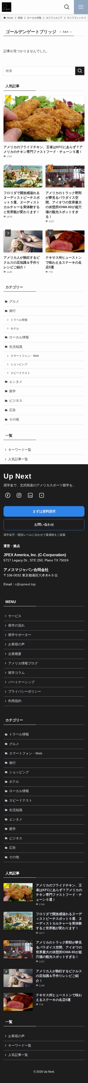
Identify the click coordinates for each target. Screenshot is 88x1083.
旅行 (12, 311)
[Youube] (41, 495)
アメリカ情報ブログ (23, 663)
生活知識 (15, 347)
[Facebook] (8, 495)
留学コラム (16, 672)
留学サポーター (19, 635)
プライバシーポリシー (24, 691)
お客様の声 (16, 644)
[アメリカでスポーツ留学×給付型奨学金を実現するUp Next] (6, 7)
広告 (12, 410)
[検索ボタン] (67, 7)
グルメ (14, 301)
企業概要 (14, 654)
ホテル (15, 328)
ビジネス (15, 400)
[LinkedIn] (30, 495)
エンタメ (15, 382)
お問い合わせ (44, 524)
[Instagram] (19, 495)
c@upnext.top (25, 584)
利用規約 (14, 701)
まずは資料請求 (44, 511)
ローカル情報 (19, 337)
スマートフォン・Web (25, 355)
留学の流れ (16, 625)
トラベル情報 (19, 319)
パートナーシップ (21, 682)
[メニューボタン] (81, 7)
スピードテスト (20, 373)
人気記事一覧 (18, 459)
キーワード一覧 (19, 450)
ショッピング (19, 364)
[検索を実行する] (79, 71)
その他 (14, 419)
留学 (12, 391)
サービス (14, 616)
